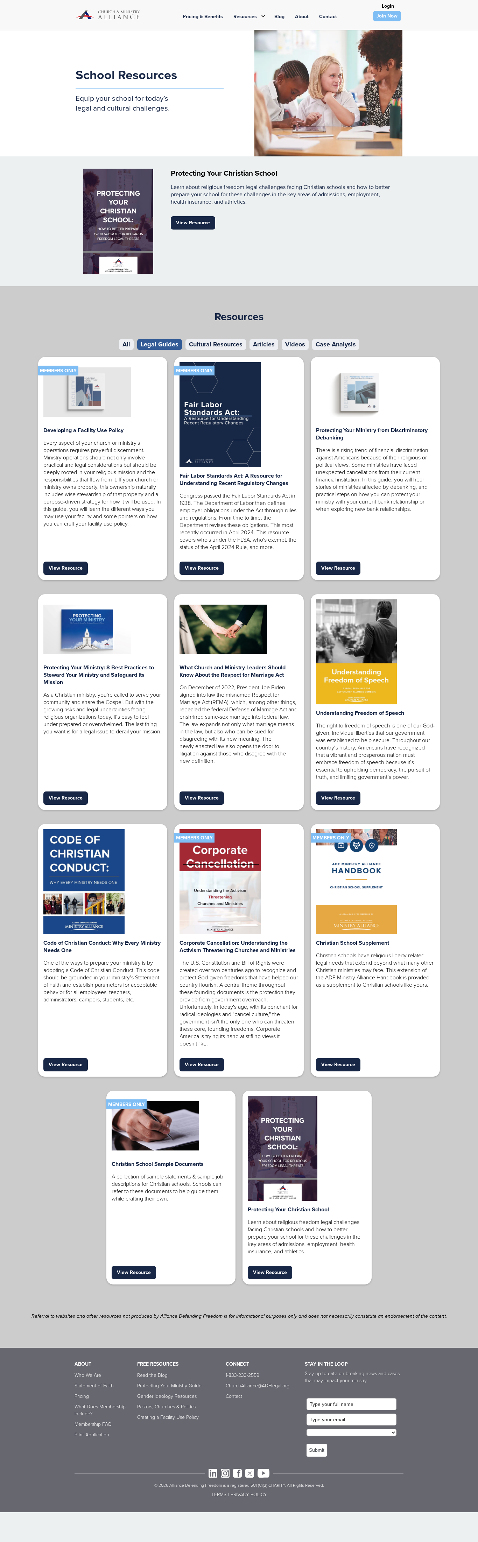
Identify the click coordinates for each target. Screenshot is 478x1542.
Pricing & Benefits (203, 17)
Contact (328, 17)
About (302, 17)
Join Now (387, 16)
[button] (247, 15)
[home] (108, 15)
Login (388, 6)
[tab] (126, 344)
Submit (316, 1450)
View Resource (193, 223)
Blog (279, 17)
